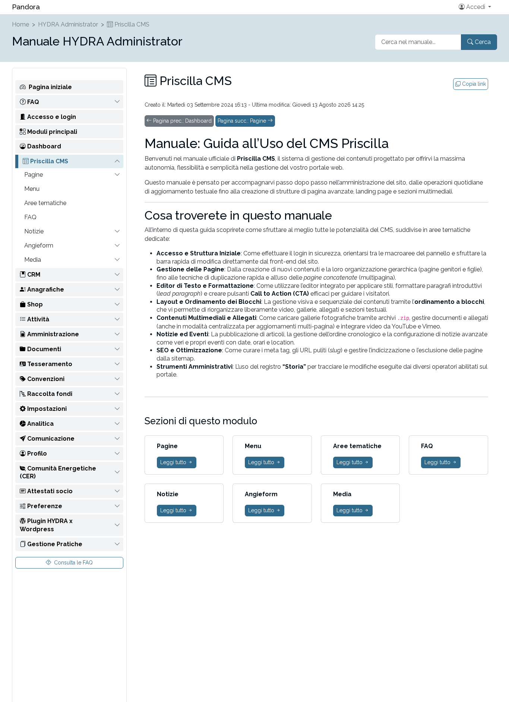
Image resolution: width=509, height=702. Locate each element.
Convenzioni (45, 379)
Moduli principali (51, 131)
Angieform (38, 245)
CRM (33, 274)
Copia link (473, 84)
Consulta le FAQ (73, 562)
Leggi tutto (174, 462)
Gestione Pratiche (54, 544)
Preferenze (44, 506)
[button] (473, 7)
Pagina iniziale (50, 86)
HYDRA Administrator (68, 24)
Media (32, 259)
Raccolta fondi (49, 393)
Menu (31, 188)
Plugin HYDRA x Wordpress (46, 525)
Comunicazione (50, 438)
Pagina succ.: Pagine (243, 121)
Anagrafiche (45, 289)
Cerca (482, 41)
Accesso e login (51, 116)
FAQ (32, 101)
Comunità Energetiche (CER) (58, 472)
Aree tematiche (45, 203)
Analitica (40, 423)
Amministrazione (52, 334)
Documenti (43, 349)
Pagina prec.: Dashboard (182, 121)
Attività (37, 319)
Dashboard (43, 146)
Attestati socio (49, 491)
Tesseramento (49, 364)
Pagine (33, 174)
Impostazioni (46, 408)
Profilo (36, 453)
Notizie (34, 231)
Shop (34, 304)
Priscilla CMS (131, 24)
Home (20, 24)
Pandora (26, 7)
